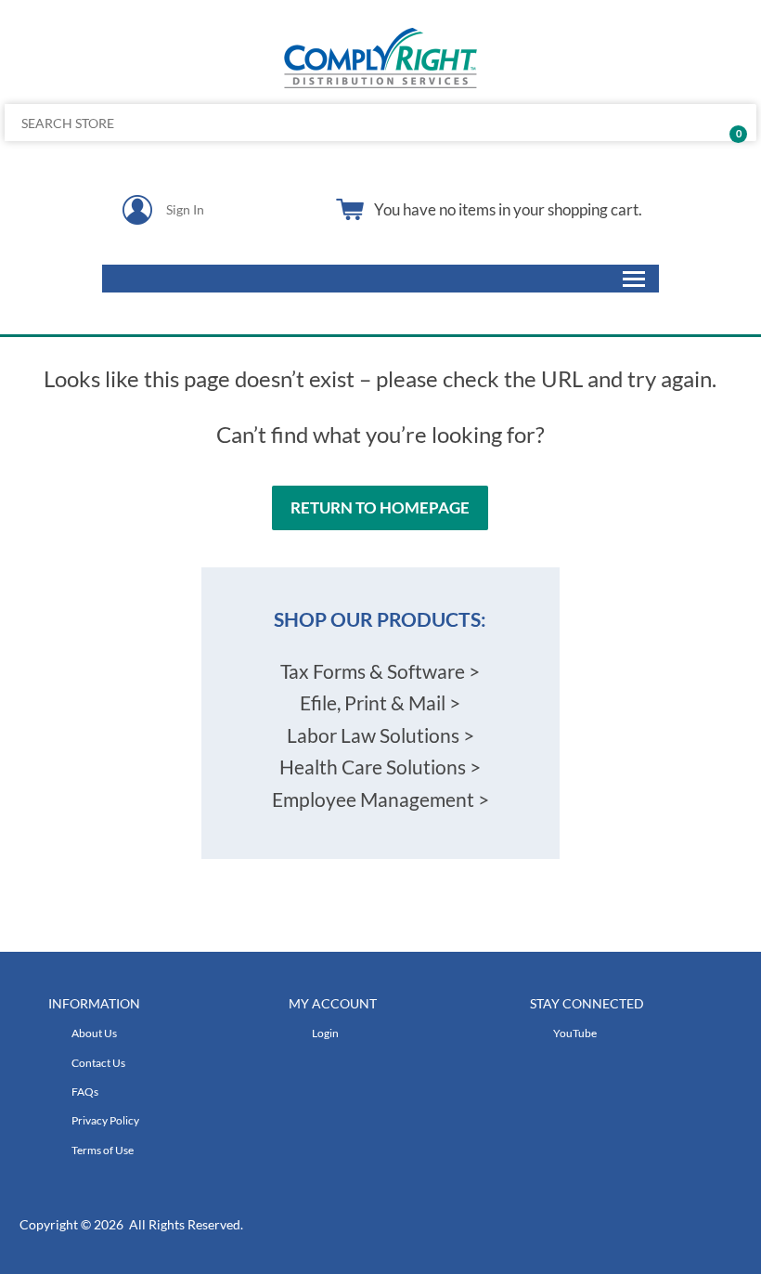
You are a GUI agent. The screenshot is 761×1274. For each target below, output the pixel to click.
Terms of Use (102, 1150)
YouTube (575, 1033)
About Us (94, 1033)
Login (325, 1033)
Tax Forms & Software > (380, 670)
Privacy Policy (105, 1120)
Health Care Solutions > (380, 766)
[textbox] (302, 122)
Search (735, 122)
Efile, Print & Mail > (380, 702)
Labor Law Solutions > (380, 735)
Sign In (185, 209)
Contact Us (98, 1063)
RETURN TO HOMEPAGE (380, 507)
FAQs (84, 1091)
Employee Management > (380, 799)
